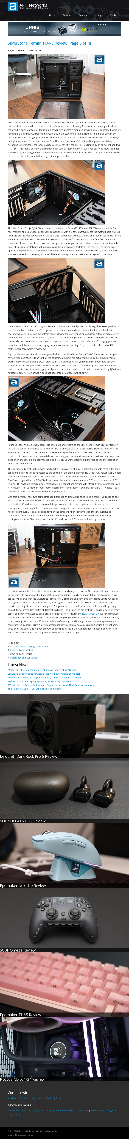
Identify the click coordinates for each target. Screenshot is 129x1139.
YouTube (12, 1098)
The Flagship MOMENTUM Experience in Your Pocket (35, 688)
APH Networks (33, 5)
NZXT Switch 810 (91, 613)
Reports (83, 15)
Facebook (25, 1098)
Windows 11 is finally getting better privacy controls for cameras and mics (45, 677)
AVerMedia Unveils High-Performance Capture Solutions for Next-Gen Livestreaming (51, 685)
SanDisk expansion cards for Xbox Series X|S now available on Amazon (44, 673)
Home (52, 15)
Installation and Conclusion (24, 657)
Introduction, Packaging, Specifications (30, 646)
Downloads (82, 1110)
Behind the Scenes (17, 1110)
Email (58, 1098)
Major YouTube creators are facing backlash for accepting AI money (42, 669)
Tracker (113, 15)
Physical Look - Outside (22, 650)
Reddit (50, 1098)
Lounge (98, 15)
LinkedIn (40, 1098)
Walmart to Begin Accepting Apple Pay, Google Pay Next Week (40, 681)
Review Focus (98, 1110)
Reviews (67, 15)
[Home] (13, 6)
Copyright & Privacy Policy (60, 1110)
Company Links (37, 1110)
